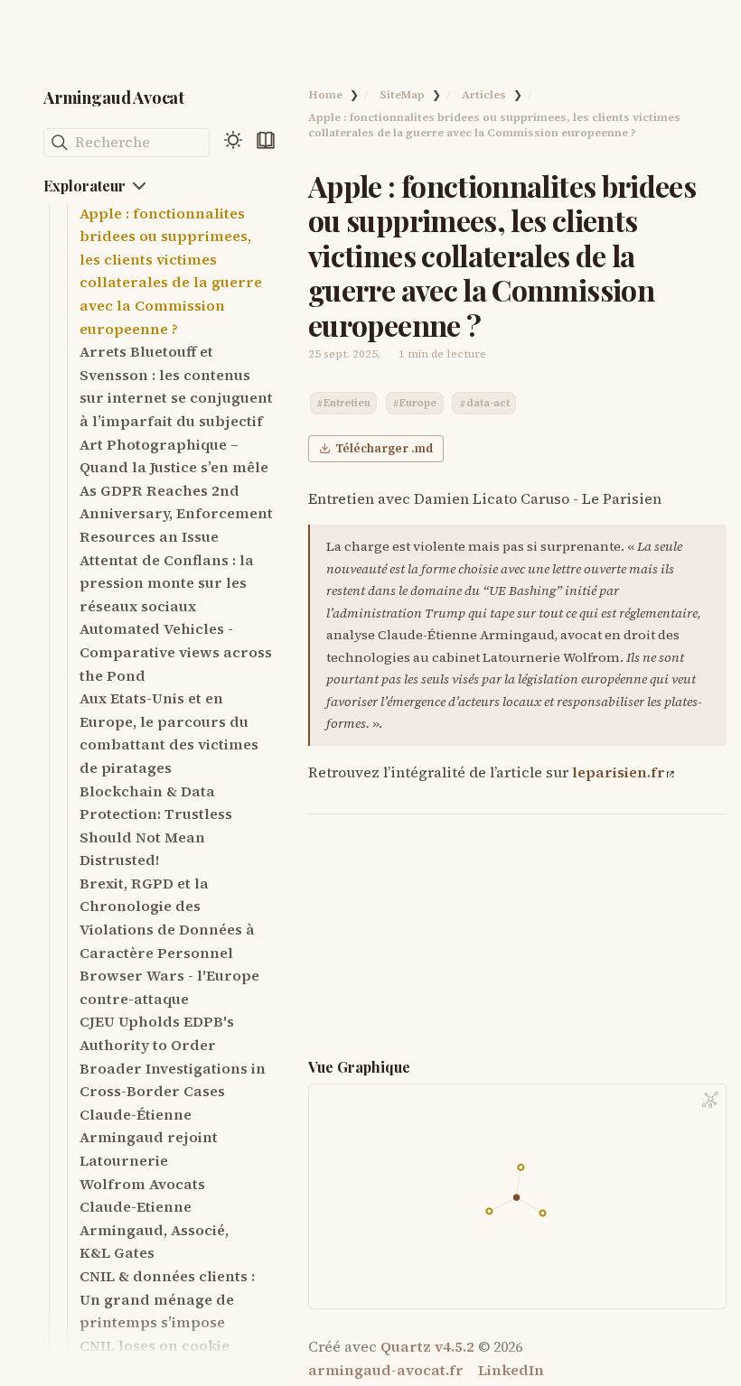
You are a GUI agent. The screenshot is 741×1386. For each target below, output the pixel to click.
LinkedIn (511, 1370)
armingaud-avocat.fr (386, 1370)
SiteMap (402, 94)
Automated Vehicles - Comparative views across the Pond (176, 651)
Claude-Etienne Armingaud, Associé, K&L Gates (154, 1229)
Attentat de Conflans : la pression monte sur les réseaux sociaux (167, 583)
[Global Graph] (710, 1100)
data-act (488, 403)
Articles (484, 94)
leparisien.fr (618, 772)
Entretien (347, 403)
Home (325, 94)
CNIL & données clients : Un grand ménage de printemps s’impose (167, 1299)
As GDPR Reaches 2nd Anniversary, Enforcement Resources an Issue (176, 513)
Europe (417, 403)
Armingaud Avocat (113, 97)
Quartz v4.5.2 (427, 1346)
